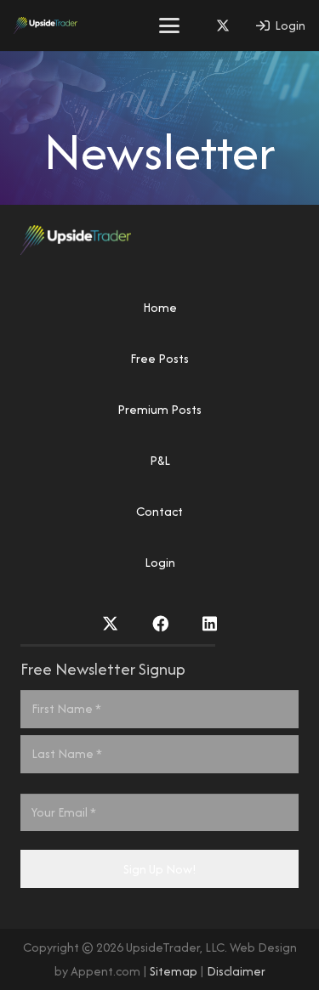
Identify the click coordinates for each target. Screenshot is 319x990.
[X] (222, 25)
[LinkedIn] (209, 623)
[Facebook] (160, 623)
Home (160, 307)
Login (160, 562)
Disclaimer (236, 971)
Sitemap (173, 971)
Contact (159, 511)
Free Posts (159, 358)
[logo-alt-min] (45, 25)
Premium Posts (159, 409)
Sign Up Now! (160, 869)
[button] (169, 25)
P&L (160, 460)
